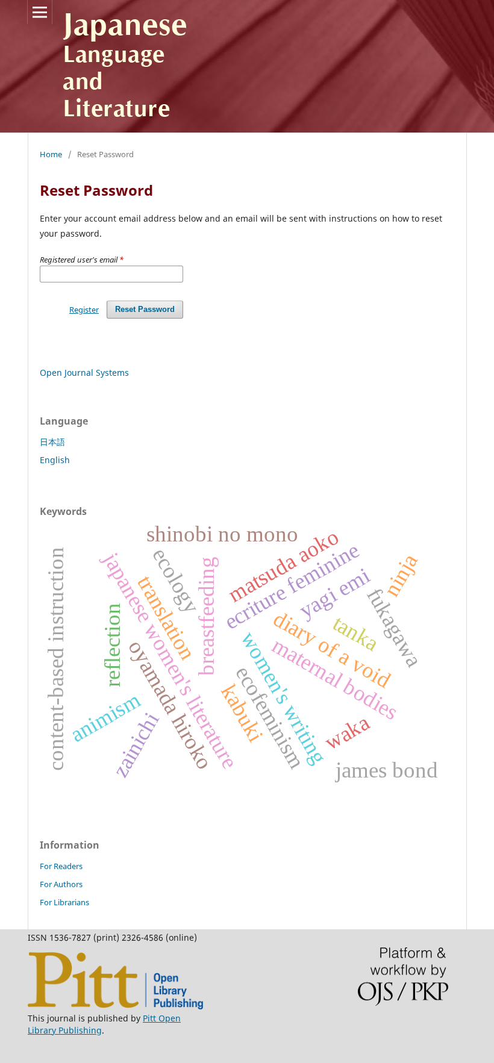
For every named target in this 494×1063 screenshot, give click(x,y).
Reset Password (145, 309)
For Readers (61, 866)
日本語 (52, 441)
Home (51, 154)
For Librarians (64, 902)
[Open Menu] (40, 12)
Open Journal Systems (84, 372)
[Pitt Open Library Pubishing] (115, 1006)
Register (84, 309)
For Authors (61, 884)
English (55, 460)
